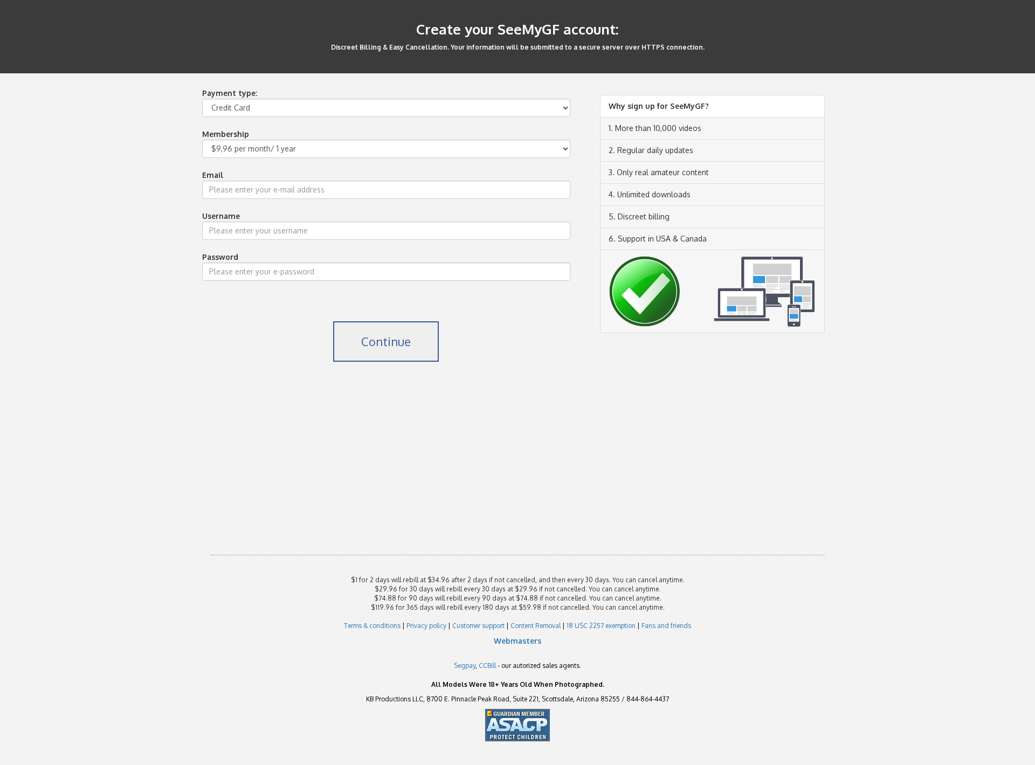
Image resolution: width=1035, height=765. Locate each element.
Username (221, 215)
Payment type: (229, 93)
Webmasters (517, 640)
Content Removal (535, 626)
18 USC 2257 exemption (601, 626)
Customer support (478, 626)
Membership (225, 134)
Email (212, 175)
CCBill (487, 665)
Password (220, 256)
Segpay (464, 665)
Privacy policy (426, 626)
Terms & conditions (372, 626)
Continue (386, 341)
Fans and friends (666, 626)
